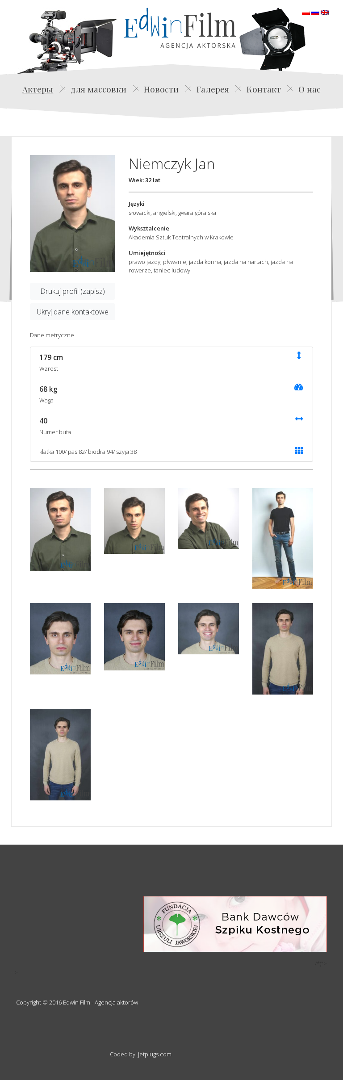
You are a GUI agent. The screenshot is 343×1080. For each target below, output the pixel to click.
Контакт (264, 89)
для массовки (98, 89)
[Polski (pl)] (306, 12)
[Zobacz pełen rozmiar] (72, 213)
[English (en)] (325, 12)
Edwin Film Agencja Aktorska (180, 28)
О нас (309, 89)
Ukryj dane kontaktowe (73, 312)
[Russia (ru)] (315, 12)
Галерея (213, 89)
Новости (161, 89)
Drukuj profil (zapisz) (72, 291)
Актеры (37, 89)
